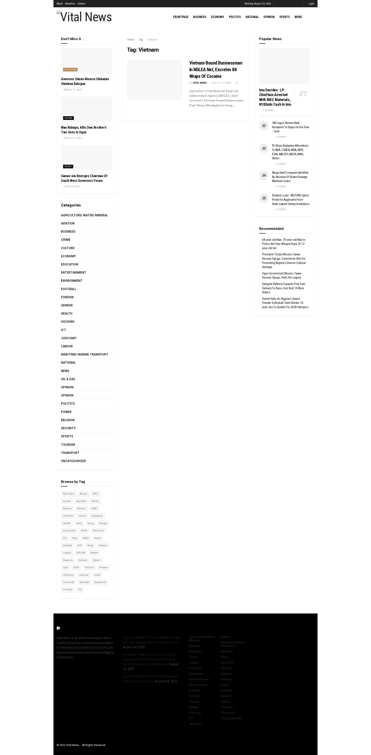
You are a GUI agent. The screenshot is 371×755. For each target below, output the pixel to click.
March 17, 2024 (72, 89)
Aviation (68, 223)
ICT (63, 330)
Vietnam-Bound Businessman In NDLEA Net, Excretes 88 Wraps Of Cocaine (215, 69)
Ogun (96, 560)
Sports (284, 17)
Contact (81, 3)
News (68, 166)
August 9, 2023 (72, 138)
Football (68, 289)
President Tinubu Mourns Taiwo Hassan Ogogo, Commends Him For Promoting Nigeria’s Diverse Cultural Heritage (149, 659)
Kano (97, 538)
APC (95, 493)
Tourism (68, 444)
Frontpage (181, 17)
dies (79, 523)
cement (68, 515)
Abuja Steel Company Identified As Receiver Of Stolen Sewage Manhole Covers (290, 177)
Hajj (74, 538)
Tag (141, 39)
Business (199, 17)
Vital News (200, 82)
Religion (68, 420)
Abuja (83, 493)
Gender (67, 305)
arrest (67, 501)
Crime (68, 118)
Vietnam (152, 39)
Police (89, 567)
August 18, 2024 (221, 82)
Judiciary (68, 338)
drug (91, 523)
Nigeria (68, 560)
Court (82, 515)
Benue (67, 508)
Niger (94, 552)
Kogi (91, 545)
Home (130, 39)
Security (68, 428)
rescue (84, 575)
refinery (68, 575)
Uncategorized (73, 461)
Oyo (65, 567)
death (67, 523)
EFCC (84, 530)
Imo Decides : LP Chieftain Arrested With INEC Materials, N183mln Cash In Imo (275, 97)
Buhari (81, 508)
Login (311, 3)
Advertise (70, 3)
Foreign (67, 297)
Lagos (67, 552)
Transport (70, 453)
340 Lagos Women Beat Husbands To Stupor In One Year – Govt (290, 127)
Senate (84, 582)
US (80, 589)
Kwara (103, 545)
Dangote (97, 515)
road (97, 575)
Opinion (269, 17)
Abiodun (68, 493)
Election (98, 530)
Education (69, 264)
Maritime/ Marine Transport (84, 354)
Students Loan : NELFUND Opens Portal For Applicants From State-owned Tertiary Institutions (291, 199)
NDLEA (81, 552)
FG (65, 538)
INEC (86, 538)
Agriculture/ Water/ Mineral (84, 215)
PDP (76, 567)
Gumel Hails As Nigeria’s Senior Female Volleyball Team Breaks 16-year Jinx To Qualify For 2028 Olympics (285, 303)
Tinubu (68, 589)
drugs (103, 523)
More (298, 17)
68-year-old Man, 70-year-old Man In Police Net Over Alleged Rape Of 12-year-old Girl (283, 244)
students (100, 582)
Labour (67, 346)
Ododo (82, 560)
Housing (68, 321)
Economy (217, 17)
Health (66, 313)
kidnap (67, 545)
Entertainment (73, 272)
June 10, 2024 (71, 186)
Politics (235, 17)
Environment (72, 280)
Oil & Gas (68, 379)
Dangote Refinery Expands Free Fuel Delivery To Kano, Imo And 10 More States (283, 288)
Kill (80, 545)
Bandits (81, 501)
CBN (94, 508)
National (252, 17)
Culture (70, 69)
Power (66, 412)
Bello (95, 501)
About (59, 3)
